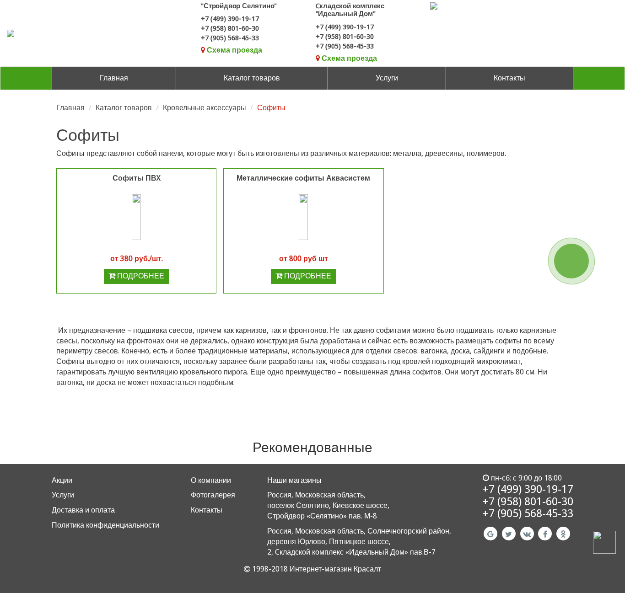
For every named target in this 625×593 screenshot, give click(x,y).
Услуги (387, 78)
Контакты (509, 78)
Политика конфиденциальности (105, 525)
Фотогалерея (213, 495)
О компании (211, 480)
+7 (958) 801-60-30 (230, 28)
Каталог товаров (252, 78)
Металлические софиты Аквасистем (303, 178)
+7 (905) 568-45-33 (230, 38)
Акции (62, 480)
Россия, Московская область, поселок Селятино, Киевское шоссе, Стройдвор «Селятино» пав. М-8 (328, 505)
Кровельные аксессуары (204, 107)
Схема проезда (234, 50)
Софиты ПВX (137, 178)
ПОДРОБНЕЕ (139, 276)
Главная (114, 78)
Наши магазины (294, 480)
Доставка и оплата (83, 510)
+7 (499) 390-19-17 (230, 19)
